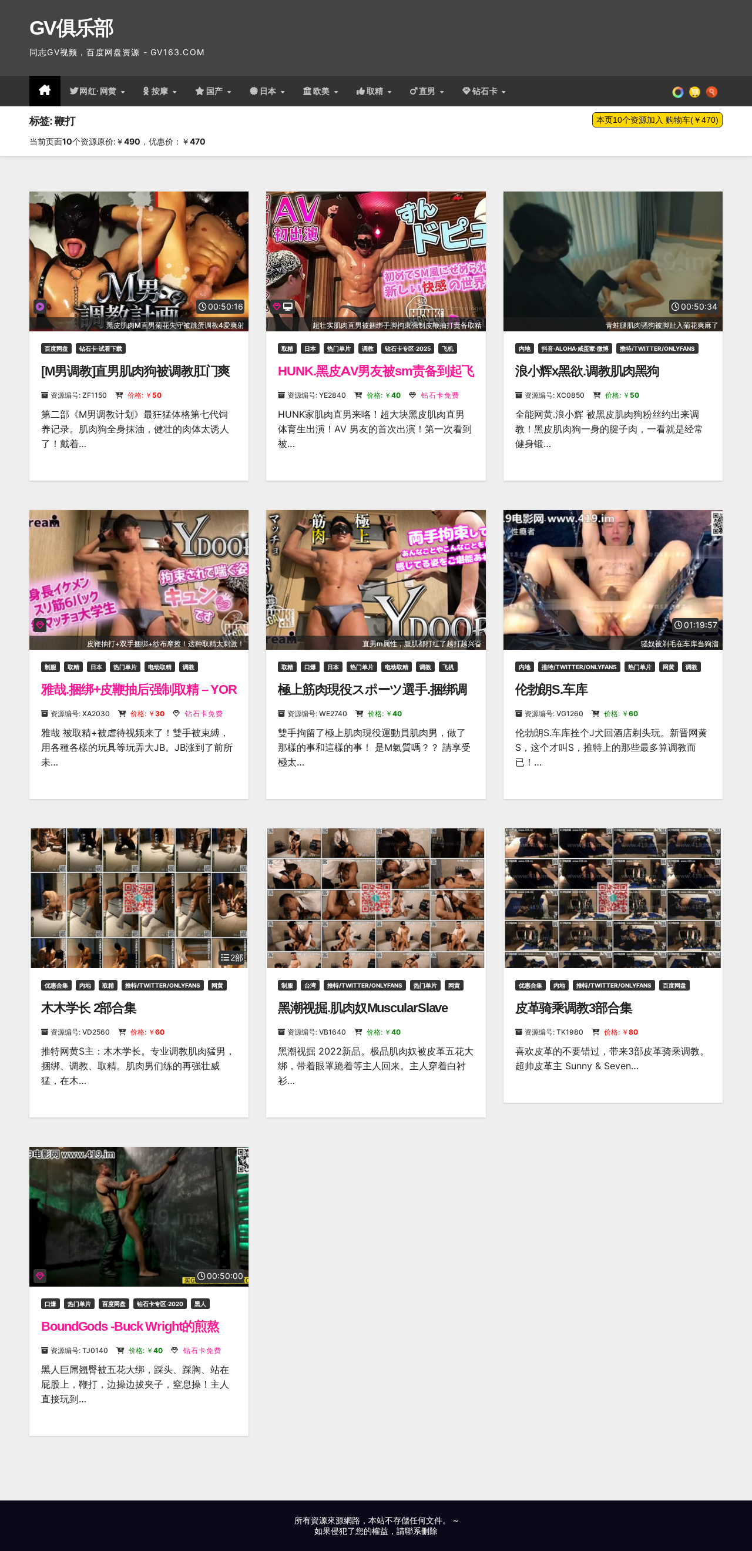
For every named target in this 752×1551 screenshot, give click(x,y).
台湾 (310, 985)
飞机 (448, 348)
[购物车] (695, 91)
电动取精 (160, 666)
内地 (525, 348)
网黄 (668, 666)
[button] (712, 91)
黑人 (200, 1303)
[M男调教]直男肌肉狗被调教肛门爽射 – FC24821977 (135, 378)
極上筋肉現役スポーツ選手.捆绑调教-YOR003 (372, 697)
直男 (429, 91)
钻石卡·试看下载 (100, 348)
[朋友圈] (678, 91)
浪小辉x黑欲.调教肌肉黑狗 (587, 371)
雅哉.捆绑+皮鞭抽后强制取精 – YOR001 (139, 697)
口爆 (310, 666)
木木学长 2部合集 (88, 1008)
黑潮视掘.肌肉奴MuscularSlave (363, 1008)
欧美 (323, 91)
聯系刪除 (421, 1531)
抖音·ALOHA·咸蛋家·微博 (575, 348)
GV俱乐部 (71, 27)
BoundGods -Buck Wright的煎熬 (130, 1326)
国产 (216, 91)
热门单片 (339, 348)
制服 (50, 666)
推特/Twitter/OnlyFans (657, 348)
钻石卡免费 (439, 395)
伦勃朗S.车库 (551, 689)
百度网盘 (56, 348)
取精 (377, 91)
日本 (270, 91)
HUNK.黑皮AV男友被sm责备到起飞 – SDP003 (376, 378)
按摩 (162, 91)
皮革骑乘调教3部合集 (573, 1008)
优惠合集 (56, 985)
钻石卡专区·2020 (160, 1303)
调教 (368, 348)
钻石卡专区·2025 (408, 348)
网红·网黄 (99, 91)
